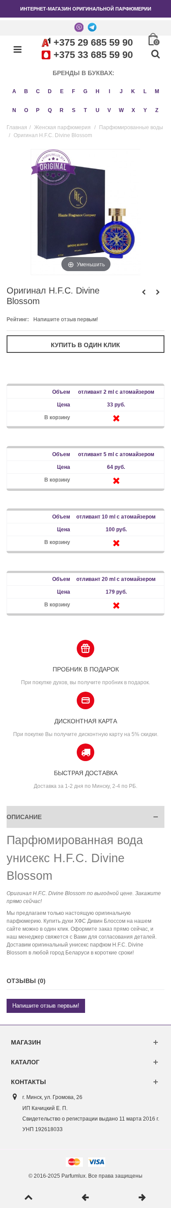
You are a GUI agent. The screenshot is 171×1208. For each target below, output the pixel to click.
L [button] (144, 91)
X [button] (133, 110)
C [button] (38, 91)
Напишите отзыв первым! (65, 319)
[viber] (79, 26)
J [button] (121, 91)
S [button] (73, 110)
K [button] (133, 91)
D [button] (50, 91)
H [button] (98, 91)
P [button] (37, 110)
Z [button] (156, 110)
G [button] (85, 91)
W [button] (121, 110)
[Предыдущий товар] (85, 1198)
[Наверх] (28, 1198)
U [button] (98, 110)
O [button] (26, 110)
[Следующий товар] (142, 1198)
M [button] (157, 91)
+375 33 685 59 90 (93, 54)
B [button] (26, 91)
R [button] (62, 110)
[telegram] (92, 26)
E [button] (62, 91)
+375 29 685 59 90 (93, 42)
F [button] (73, 91)
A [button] (14, 91)
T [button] (85, 110)
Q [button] (50, 110)
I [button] (109, 91)
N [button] (14, 110)
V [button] (109, 110)
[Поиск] (155, 54)
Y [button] (145, 110)
